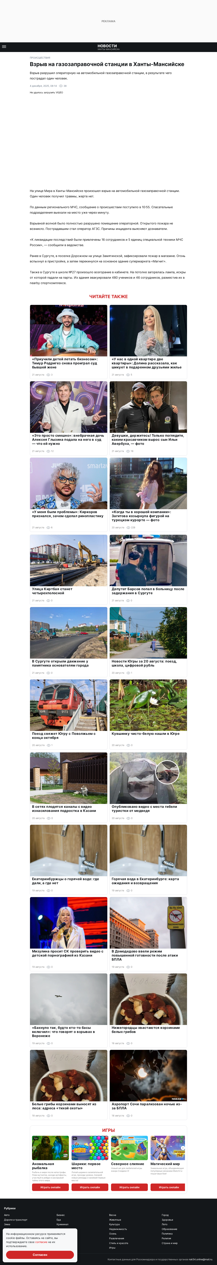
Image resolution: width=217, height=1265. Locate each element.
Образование (169, 1229)
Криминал (62, 1224)
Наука (60, 1229)
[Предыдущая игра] (34, 1148)
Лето (164, 1224)
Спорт (60, 1243)
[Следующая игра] (183, 1148)
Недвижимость (118, 1229)
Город (165, 1215)
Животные (115, 1219)
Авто (6, 1215)
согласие (41, 1242)
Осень (112, 1233)
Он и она (62, 1233)
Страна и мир (170, 1243)
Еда (59, 1219)
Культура (114, 1224)
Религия (166, 1238)
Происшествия (40, 57)
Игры (108, 1130)
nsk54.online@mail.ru (200, 1259)
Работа (61, 1238)
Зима (7, 1224)
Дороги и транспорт (15, 1219)
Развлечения (116, 1238)
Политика (167, 1233)
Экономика (63, 1247)
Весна (112, 1215)
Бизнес (61, 1215)
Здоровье (167, 1219)
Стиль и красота (118, 1243)
